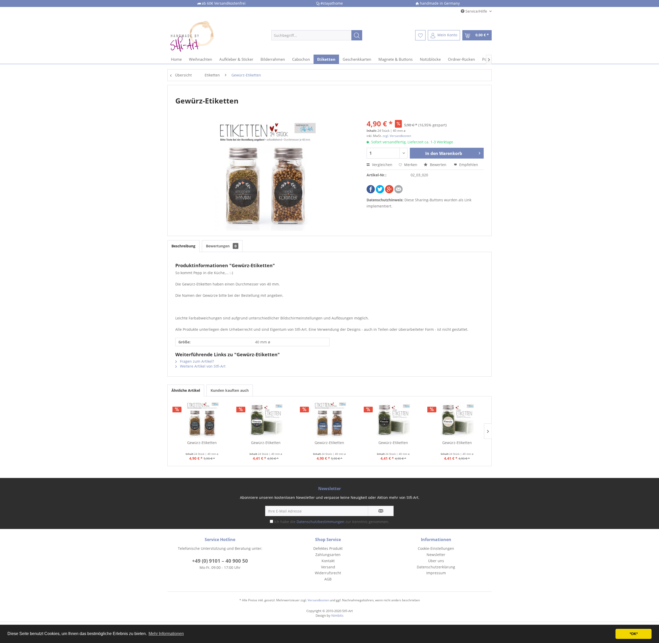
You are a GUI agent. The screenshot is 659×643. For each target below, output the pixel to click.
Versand (328, 566)
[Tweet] (380, 191)
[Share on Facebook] (371, 191)
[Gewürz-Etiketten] (202, 420)
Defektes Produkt (328, 548)
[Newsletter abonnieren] (381, 511)
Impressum (436, 572)
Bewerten (438, 164)
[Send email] (398, 191)
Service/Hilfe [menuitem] (476, 11)
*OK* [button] (634, 634)
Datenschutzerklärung (436, 566)
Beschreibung (183, 246)
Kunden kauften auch (230, 390)
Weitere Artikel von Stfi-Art (202, 366)
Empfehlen (468, 164)
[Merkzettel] (420, 35)
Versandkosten (318, 600)
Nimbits (337, 615)
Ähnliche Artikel (185, 390)
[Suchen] (356, 35)
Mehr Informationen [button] (166, 633)
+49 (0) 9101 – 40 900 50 (220, 561)
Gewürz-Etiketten (202, 442)
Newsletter (436, 554)
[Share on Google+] (389, 191)
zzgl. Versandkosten (397, 136)
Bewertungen (221, 246)
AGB (328, 579)
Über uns (436, 560)
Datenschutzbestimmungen (320, 521)
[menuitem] (316, 35)
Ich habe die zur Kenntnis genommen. (331, 521)
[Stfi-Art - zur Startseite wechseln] (209, 35)
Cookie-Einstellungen (436, 548)
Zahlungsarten (328, 554)
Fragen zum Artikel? (196, 361)
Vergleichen (381, 164)
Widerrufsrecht (328, 572)
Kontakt (328, 560)
